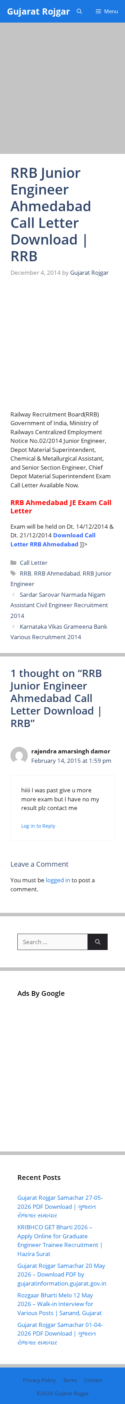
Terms (70, 1380)
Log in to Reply (38, 826)
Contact (93, 1380)
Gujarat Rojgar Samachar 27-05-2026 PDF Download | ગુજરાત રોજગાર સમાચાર (60, 1206)
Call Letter (34, 563)
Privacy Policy (39, 1380)
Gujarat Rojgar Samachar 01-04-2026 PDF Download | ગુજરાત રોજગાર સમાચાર (60, 1333)
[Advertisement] (62, 88)
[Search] (98, 942)
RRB (25, 573)
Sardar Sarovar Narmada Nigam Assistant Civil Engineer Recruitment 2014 (59, 605)
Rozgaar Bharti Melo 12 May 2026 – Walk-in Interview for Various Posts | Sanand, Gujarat (59, 1304)
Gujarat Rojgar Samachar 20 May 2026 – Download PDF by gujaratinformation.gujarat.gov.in (61, 1274)
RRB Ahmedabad (57, 573)
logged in (58, 880)
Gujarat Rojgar (38, 11)
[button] (79, 11)
